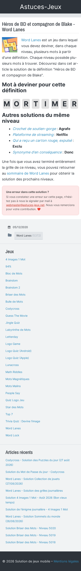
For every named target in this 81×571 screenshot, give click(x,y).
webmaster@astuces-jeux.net (25, 205)
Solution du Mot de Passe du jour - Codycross (35, 471)
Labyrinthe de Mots (18, 329)
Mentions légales (66, 561)
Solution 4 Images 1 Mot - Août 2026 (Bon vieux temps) (36, 500)
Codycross (12, 308)
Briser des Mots (15, 294)
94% (8, 266)
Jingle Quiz (13, 322)
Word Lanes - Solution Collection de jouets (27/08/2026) (33, 481)
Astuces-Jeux (40, 7)
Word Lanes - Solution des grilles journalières (34, 490)
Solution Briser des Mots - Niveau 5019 (31, 535)
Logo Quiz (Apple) (17, 357)
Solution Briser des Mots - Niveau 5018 (31, 542)
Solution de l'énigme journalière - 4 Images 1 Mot (37, 509)
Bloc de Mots (14, 273)
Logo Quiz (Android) (18, 350)
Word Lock (12, 435)
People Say (13, 393)
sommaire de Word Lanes (28, 173)
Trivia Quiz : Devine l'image (23, 421)
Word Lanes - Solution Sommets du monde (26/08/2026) (33, 519)
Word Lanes (31, 40)
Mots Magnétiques (17, 379)
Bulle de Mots (14, 301)
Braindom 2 (13, 287)
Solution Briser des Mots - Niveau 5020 (31, 528)
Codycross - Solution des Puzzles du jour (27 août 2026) (38, 462)
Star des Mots (14, 407)
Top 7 (9, 414)
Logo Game (13, 343)
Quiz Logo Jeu (15, 400)
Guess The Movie (17, 315)
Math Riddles (14, 372)
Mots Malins (13, 386)
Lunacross (12, 365)
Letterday (12, 336)
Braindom (12, 280)
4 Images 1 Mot (15, 259)
